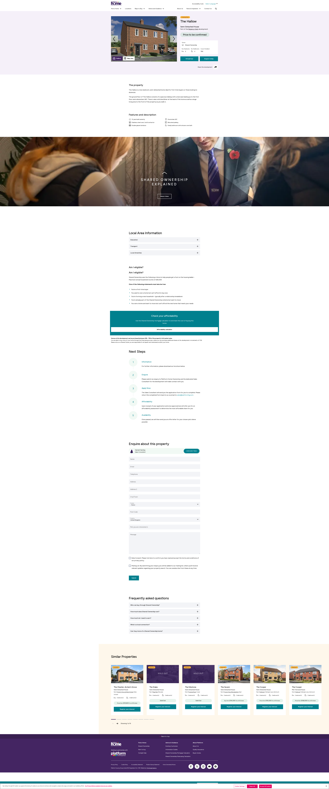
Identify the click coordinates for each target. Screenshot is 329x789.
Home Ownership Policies (169, 764)
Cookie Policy (124, 764)
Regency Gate (193, 29)
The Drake (153, 687)
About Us (180, 8)
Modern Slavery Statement (152, 764)
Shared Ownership (144, 746)
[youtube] (209, 766)
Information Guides (172, 749)
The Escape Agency (152, 768)
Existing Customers (172, 746)
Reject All (252, 786)
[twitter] (197, 766)
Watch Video (164, 196)
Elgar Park (155, 692)
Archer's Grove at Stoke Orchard (125, 692)
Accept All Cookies (265, 786)
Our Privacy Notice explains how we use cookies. (98, 786)
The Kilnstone (190, 687)
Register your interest (127, 709)
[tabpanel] (144, 39)
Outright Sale (142, 753)
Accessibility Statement (137, 764)
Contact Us (208, 8)
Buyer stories (197, 753)
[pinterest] (215, 766)
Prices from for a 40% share (127, 703)
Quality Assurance (198, 749)
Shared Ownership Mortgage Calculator (178, 753)
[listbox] (164, 504)
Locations (128, 8)
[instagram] (203, 766)
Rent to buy (142, 749)
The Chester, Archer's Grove (125, 687)
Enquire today (209, 59)
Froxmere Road (192, 692)
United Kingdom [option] (135, 520)
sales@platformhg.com (185, 395)
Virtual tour (189, 59)
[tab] (117, 58)
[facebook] (190, 766)
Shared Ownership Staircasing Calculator (178, 756)
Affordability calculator (164, 329)
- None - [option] (133, 505)
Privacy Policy (114, 764)
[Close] (326, 786)
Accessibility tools (197, 4)
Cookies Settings (240, 786)
